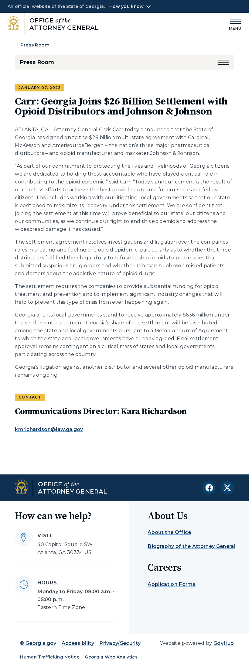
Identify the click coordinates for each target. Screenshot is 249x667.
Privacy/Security (120, 643)
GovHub (223, 643)
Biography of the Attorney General (191, 546)
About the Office (169, 532)
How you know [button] (126, 6)
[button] (223, 62)
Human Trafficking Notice (50, 657)
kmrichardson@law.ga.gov (49, 429)
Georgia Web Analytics (111, 657)
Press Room (34, 45)
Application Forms (171, 584)
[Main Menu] (233, 23)
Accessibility (78, 643)
